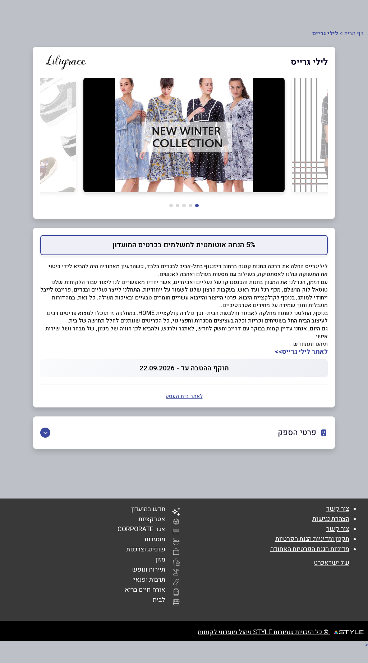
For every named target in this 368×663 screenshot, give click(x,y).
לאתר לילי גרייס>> (301, 352)
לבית (159, 600)
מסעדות (154, 539)
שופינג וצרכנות (145, 549)
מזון (160, 559)
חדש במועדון (148, 509)
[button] (197, 205)
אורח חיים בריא (145, 590)
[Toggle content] (45, 433)
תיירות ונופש (148, 569)
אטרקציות (151, 519)
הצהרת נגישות (330, 519)
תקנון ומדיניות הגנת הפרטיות (312, 539)
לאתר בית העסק (184, 396)
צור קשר (337, 509)
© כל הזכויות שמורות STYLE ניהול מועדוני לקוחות (264, 632)
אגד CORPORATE (141, 529)
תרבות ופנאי (149, 580)
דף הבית (354, 33)
